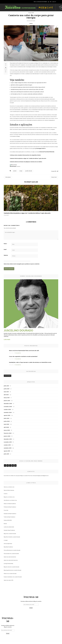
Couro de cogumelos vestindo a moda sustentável (23, 356)
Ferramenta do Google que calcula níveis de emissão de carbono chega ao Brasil (28, 87)
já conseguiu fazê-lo (40, 148)
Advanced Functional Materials (46, 151)
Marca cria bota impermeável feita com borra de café (24, 350)
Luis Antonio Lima (10, 487)
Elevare (5, 523)
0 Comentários (18, 353)
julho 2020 (6, 418)
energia (20, 170)
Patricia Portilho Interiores (9, 490)
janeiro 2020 (7, 436)
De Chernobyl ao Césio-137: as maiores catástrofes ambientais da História (27, 94)
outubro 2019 (7, 445)
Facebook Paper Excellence (9, 530)
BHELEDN (9, 520)
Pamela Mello (10, 563)
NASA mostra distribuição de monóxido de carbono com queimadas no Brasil (27, 91)
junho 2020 (7, 421)
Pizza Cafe (6, 510)
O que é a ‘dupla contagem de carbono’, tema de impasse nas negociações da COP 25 (28, 82)
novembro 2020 (8, 406)
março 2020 (7, 430)
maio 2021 (6, 391)
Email (5, 249)
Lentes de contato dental (9, 526)
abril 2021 (6, 394)
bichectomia (13, 556)
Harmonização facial (8, 543)
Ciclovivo (5, 493)
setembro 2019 (7, 448)
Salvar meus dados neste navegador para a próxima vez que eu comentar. (22, 263)
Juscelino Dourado (12, 533)
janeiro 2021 (7, 400)
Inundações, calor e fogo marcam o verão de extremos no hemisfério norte (30, 362)
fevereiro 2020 (7, 433)
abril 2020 (6, 427)
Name (5, 243)
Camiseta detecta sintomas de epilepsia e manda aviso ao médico (26, 161)
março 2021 (7, 397)
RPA (12, 580)
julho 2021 (6, 385)
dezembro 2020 (8, 403)
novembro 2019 (8, 442)
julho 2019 (6, 454)
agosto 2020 (7, 415)
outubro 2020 (7, 409)
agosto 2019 (7, 451)
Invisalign (6, 540)
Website (6, 255)
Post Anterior (8, 177)
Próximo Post (53, 177)
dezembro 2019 (8, 439)
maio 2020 (6, 424)
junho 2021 (6, 388)
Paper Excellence (12, 503)
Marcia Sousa (13, 166)
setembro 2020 (8, 412)
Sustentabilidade (31, 20)
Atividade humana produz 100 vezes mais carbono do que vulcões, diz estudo (27, 89)
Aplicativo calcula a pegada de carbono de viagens (21, 85)
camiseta (14, 170)
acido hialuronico (14, 560)
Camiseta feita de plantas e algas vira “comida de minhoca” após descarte (28, 158)
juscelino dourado (28, 170)
